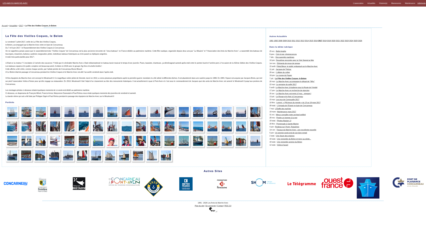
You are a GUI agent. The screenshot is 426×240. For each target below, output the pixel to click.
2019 (329, 41)
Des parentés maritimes (285, 57)
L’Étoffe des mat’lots (283, 109)
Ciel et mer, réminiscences (286, 54)
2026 (360, 41)
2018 (325, 41)
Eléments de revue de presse (288, 63)
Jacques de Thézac (283, 69)
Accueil (5, 26)
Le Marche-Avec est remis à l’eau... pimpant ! (293, 94)
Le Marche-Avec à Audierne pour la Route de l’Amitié (296, 87)
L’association (358, 3)
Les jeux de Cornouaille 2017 (287, 100)
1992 (276, 41)
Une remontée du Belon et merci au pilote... (294, 139)
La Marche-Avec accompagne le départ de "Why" (295, 81)
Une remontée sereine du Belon (289, 142)
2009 (285, 41)
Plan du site (199, 206)
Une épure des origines (285, 136)
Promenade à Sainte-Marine (287, 124)
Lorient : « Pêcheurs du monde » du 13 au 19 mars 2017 (298, 103)
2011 (294, 41)
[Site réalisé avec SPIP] (213, 211)
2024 (351, 41)
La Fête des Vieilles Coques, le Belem (290, 78)
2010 (289, 41)
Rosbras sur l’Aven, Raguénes (287, 127)
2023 (347, 41)
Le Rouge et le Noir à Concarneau (289, 97)
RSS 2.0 (228, 206)
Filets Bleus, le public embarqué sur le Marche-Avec (297, 66)
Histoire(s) (383, 3)
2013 (302, 41)
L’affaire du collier (283, 72)
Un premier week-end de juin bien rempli (291, 133)
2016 (316, 41)
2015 (311, 41)
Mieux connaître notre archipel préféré (291, 115)
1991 (271, 41)
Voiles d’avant (282, 145)
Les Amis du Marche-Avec (15, 3)
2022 (342, 41)
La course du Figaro (284, 75)
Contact (220, 206)
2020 (333, 41)
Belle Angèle (281, 51)
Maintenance (410, 3)
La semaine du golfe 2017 (286, 84)
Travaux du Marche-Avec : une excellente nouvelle (296, 130)
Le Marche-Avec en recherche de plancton (292, 90)
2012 (298, 41)
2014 (307, 41)
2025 (356, 41)
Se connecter (210, 206)
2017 (21, 26)
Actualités (371, 3)
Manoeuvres (396, 3)
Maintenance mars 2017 (286, 112)
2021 (338, 41)
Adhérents (421, 3)
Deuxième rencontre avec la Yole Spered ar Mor (295, 60)
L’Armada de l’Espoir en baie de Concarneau (294, 106)
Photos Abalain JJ (284, 121)
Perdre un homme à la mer (286, 118)
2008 (280, 41)
